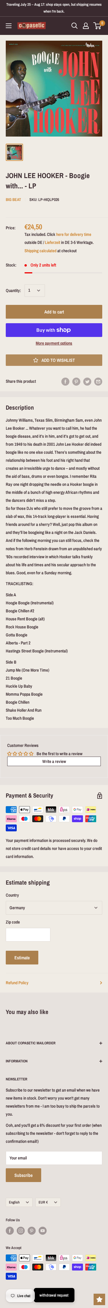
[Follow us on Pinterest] (32, 1231)
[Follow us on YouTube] (43, 1231)
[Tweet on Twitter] (87, 381)
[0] (97, 25)
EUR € (43, 1202)
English (14, 1202)
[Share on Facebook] (65, 381)
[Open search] (74, 26)
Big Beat (13, 199)
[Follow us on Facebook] (10, 1231)
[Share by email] (98, 381)
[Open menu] (9, 25)
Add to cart (54, 312)
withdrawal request (54, 1295)
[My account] (86, 26)
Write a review (54, 761)
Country (12, 895)
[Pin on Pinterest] (76, 381)
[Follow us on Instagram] (21, 1231)
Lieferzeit (52, 242)
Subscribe (23, 1175)
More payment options (54, 343)
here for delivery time (73, 234)
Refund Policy (17, 983)
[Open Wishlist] (99, 1299)
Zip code (13, 922)
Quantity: (13, 290)
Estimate (22, 957)
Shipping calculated (40, 251)
